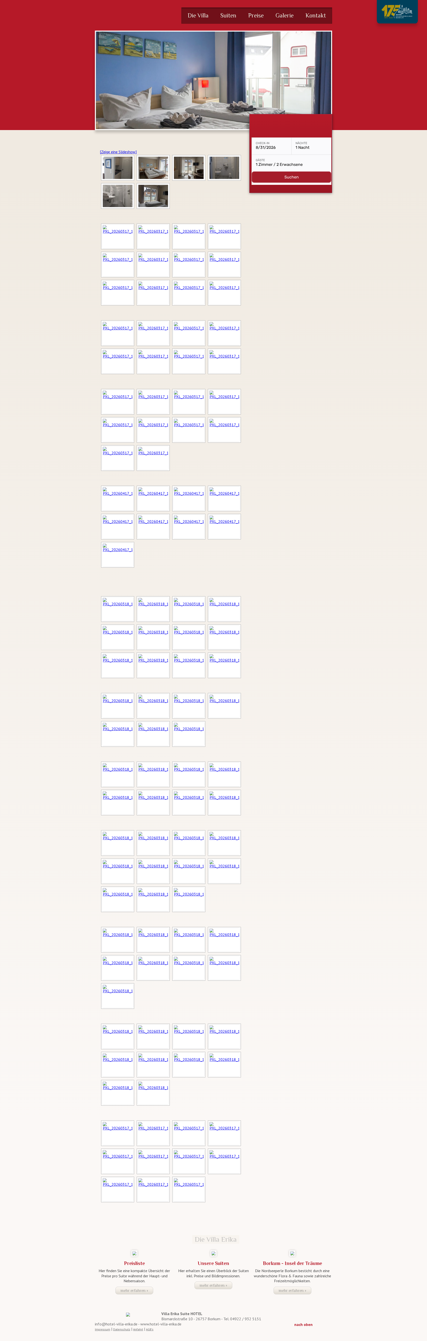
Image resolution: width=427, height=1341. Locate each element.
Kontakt (315, 15)
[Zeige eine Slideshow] (118, 151)
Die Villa (198, 15)
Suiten (228, 15)
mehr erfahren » (134, 1290)
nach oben (303, 1324)
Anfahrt (138, 1329)
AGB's (149, 1329)
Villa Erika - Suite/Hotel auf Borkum (132, 15)
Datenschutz (121, 1329)
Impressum (102, 1329)
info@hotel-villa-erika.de (116, 1324)
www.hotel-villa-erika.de (160, 1324)
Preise (256, 15)
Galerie (285, 15)
